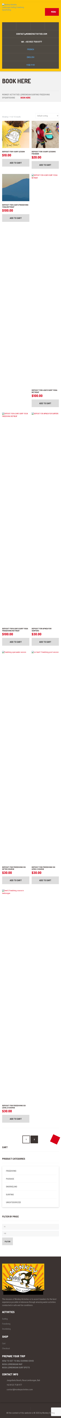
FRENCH (30, 49)
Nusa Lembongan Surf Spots (16, 1367)
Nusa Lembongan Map (12, 1364)
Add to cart (16, 163)
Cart (4, 1343)
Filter (7, 1241)
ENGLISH (30, 57)
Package (10, 1179)
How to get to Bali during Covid (18, 1361)
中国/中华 (30, 65)
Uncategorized (13, 1202)
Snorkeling (11, 1186)
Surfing (10, 1194)
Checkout (6, 1348)
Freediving (11, 1171)
